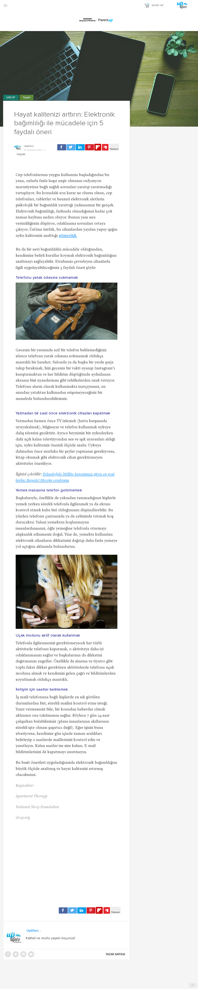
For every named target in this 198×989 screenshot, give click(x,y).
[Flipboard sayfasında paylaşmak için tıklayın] (97, 147)
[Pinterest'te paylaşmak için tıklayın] (89, 147)
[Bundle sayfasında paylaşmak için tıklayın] (105, 147)
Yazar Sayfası (115, 954)
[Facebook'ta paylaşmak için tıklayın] (61, 147)
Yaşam (26, 97)
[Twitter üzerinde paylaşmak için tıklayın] (71, 147)
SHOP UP (158, 5)
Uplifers (29, 146)
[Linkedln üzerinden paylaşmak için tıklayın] (80, 147)
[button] (5, 5)
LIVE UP (11, 97)
